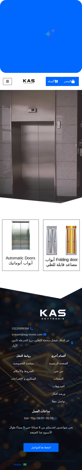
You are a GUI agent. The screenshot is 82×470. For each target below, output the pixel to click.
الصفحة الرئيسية (58, 363)
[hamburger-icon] (7, 81)
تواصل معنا (58, 401)
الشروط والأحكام (24, 371)
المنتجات (58, 378)
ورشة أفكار (58, 393)
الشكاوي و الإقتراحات (23, 378)
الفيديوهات (59, 386)
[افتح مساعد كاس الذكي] (41, 36)
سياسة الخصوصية (23, 363)
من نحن (58, 371)
